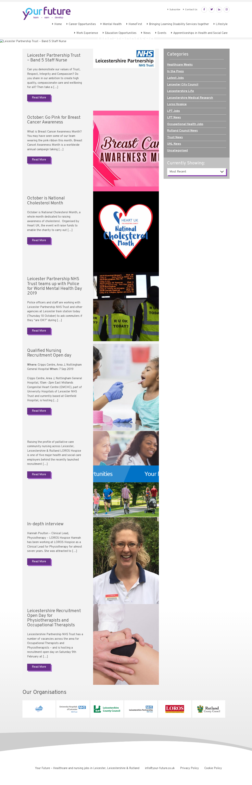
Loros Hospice (177, 104)
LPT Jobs (173, 111)
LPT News (174, 118)
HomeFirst (135, 24)
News (147, 33)
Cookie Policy (213, 768)
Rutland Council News (182, 131)
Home (58, 24)
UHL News (174, 144)
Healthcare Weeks (180, 65)
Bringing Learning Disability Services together (179, 24)
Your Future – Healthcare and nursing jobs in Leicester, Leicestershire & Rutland (87, 768)
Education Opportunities (120, 33)
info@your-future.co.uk (160, 768)
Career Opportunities (82, 24)
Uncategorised (177, 151)
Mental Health (112, 24)
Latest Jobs (175, 78)
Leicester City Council (182, 85)
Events (162, 33)
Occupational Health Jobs (185, 124)
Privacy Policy (189, 768)
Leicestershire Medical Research (190, 98)
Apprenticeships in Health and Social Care (200, 33)
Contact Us (191, 9)
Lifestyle (222, 24)
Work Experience (87, 33)
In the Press (175, 71)
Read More (39, 98)
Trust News (175, 137)
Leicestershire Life (180, 91)
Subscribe (175, 9)
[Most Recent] (196, 172)
